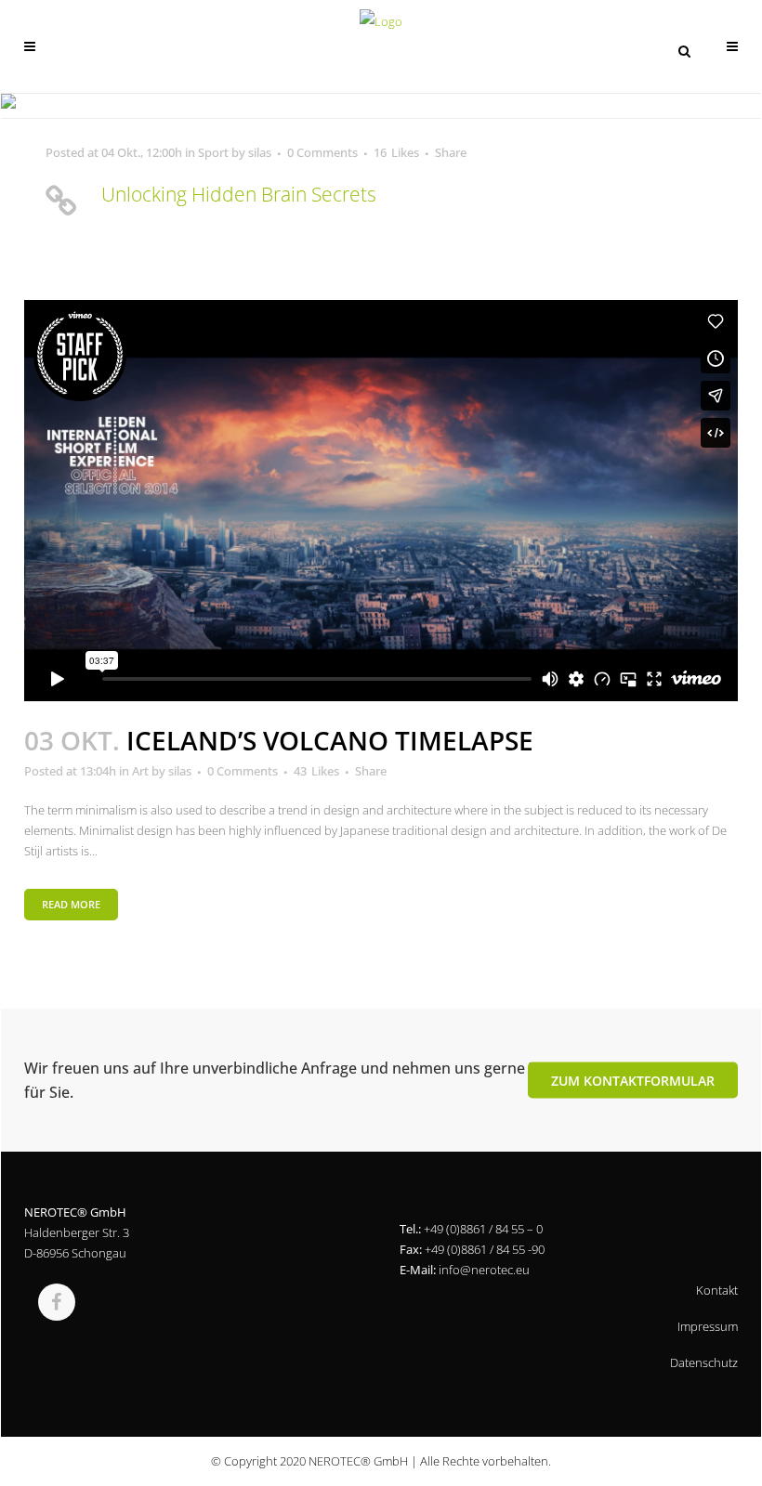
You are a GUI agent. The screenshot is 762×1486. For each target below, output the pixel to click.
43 (316, 770)
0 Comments (322, 152)
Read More (71, 904)
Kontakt (717, 1290)
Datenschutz (704, 1362)
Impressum (707, 1326)
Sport (213, 152)
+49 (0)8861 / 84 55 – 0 (483, 1228)
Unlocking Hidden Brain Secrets (238, 194)
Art (140, 771)
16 (396, 152)
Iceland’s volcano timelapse (329, 740)
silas (259, 152)
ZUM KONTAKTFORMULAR (633, 1079)
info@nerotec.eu (484, 1269)
